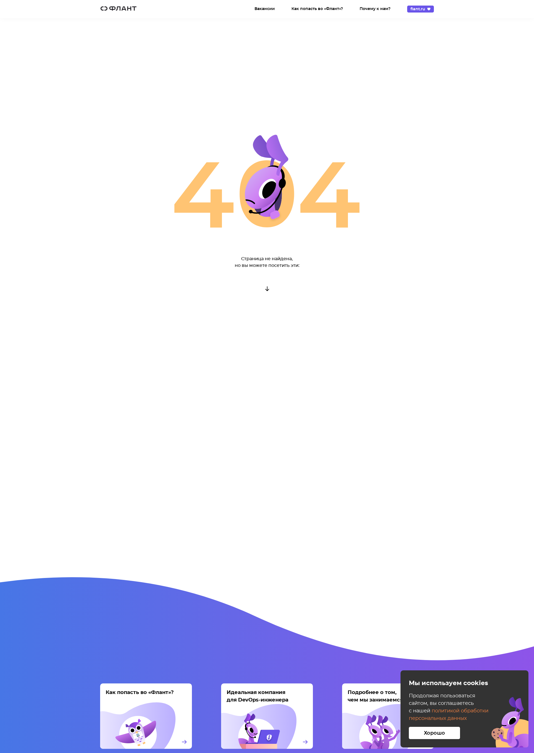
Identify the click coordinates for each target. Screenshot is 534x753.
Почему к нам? (375, 9)
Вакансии (264, 9)
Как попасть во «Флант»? (317, 9)
